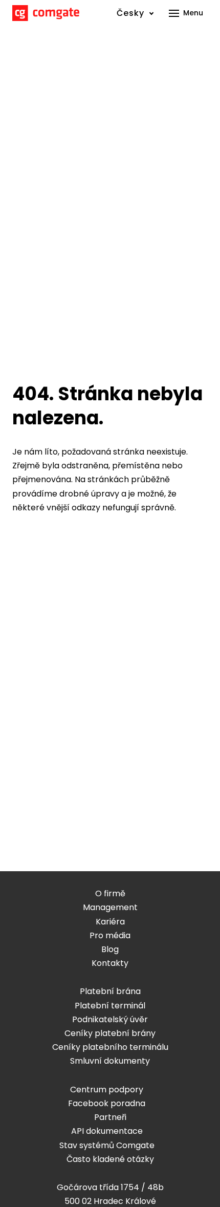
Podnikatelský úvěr (110, 1019)
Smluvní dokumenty (110, 1061)
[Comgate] (45, 13)
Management (110, 907)
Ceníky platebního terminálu (110, 1047)
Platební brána (110, 991)
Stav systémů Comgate (107, 1145)
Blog (110, 949)
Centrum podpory (106, 1089)
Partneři (110, 1117)
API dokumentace (107, 1131)
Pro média (110, 935)
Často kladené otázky (110, 1159)
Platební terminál (110, 1005)
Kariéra (110, 922)
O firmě (110, 893)
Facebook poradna (106, 1103)
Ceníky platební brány (110, 1033)
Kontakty (110, 963)
